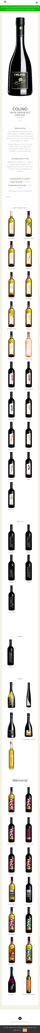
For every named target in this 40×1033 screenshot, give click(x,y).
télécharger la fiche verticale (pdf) (20, 191)
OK (25, 1030)
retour (8, 197)
